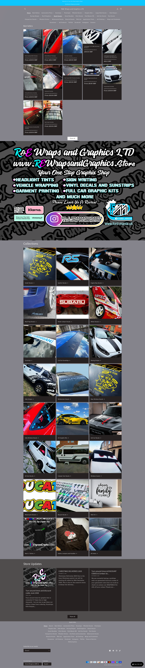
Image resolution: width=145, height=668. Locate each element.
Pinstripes (98, 626)
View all (72, 138)
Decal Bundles (52, 631)
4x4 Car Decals (95, 438)
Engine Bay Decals (96, 283)
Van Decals (92, 631)
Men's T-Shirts (29, 553)
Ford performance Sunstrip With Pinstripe (32, 127)
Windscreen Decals (63, 399)
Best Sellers (58, 626)
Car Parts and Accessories (78, 634)
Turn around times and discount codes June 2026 (38, 591)
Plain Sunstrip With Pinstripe (31, 56)
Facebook (68, 639)
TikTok (82, 639)
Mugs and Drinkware (91, 636)
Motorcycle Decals (30, 515)
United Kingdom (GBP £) (32, 664)
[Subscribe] (49, 650)
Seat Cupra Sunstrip (49, 122)
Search (51, 626)
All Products (59, 639)
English (46, 664)
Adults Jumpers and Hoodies (66, 553)
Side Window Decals (31, 438)
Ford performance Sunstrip (31, 93)
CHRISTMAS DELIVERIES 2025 (70, 571)
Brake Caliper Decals (64, 321)
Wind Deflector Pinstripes (50, 56)
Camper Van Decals (63, 476)
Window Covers (95, 476)
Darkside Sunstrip (68, 56)
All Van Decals (29, 476)
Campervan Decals (51, 634)
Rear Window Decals (97, 399)
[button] (25, 9)
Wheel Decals (95, 321)
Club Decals (62, 631)
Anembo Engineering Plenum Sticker (90, 79)
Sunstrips (28, 360)
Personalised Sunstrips (109, 86)
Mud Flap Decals (30, 321)
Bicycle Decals (62, 515)
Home (45, 626)
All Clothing (79, 636)
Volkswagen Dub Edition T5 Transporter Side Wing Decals (110, 56)
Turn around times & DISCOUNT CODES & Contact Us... (104, 572)
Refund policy (72, 642)
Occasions (51, 639)
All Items (93, 553)
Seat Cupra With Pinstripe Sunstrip (72, 78)
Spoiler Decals (62, 283)
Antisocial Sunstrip (49, 91)
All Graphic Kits (62, 438)
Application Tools (68, 636)
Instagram (75, 639)
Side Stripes (28, 399)
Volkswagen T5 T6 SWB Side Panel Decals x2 (91, 47)
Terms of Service (91, 639)
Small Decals (29, 283)
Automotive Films (68, 626)
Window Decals (88, 626)
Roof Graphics (81, 628)
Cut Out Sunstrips (63, 360)
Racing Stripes (95, 360)
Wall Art (93, 515)
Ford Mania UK (72, 631)
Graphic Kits (52, 628)
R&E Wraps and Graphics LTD (115, 664)
